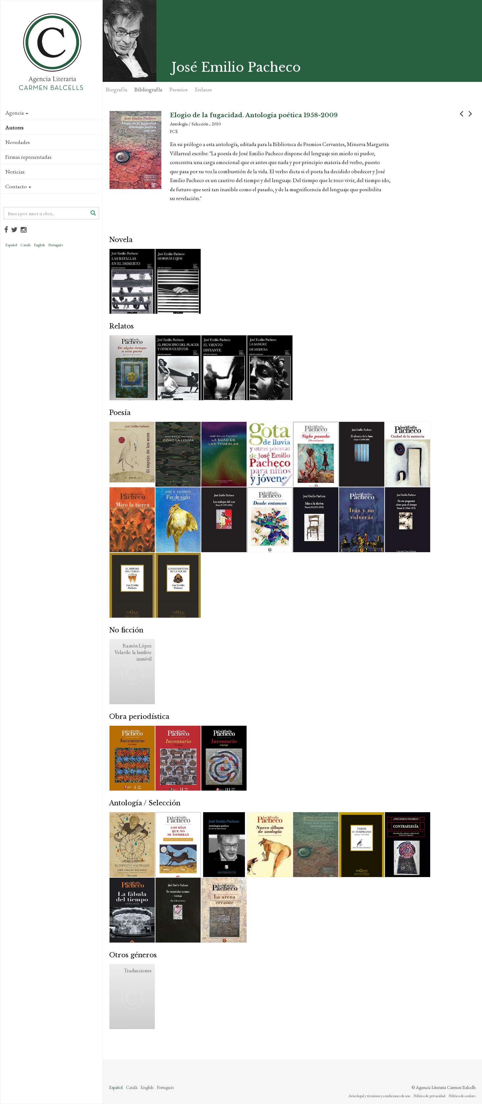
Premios (179, 89)
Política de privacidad (429, 1095)
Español (11, 245)
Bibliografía (148, 89)
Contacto (16, 186)
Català (25, 245)
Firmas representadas (28, 156)
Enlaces (203, 89)
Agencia (14, 112)
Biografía (116, 89)
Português (55, 245)
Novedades (17, 142)
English (39, 245)
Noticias (15, 171)
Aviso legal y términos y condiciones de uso (379, 1095)
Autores (14, 127)
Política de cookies (462, 1095)
